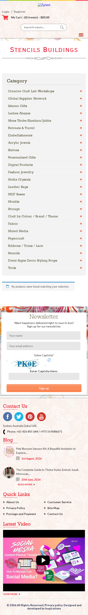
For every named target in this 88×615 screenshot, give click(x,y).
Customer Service (59, 502)
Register (20, 11)
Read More (25, 484)
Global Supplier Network (27, 98)
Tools (12, 268)
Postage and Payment (21, 514)
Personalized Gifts (22, 157)
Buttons (13, 150)
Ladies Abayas (19, 113)
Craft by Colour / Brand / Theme (33, 216)
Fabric (13, 224)
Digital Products (20, 165)
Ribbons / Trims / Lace (25, 246)
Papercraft (16, 238)
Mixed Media (18, 231)
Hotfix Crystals (19, 179)
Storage (14, 209)
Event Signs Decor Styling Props (32, 260)
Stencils (14, 253)
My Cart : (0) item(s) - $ (30, 17)
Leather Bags (18, 187)
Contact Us (55, 514)
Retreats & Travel (21, 128)
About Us (12, 502)
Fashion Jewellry (21, 172)
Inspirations (53, 608)
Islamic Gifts (17, 106)
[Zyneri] (44, 5)
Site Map (53, 508)
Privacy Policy (15, 508)
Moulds (13, 202)
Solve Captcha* (44, 355)
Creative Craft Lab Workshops (31, 91)
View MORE (10, 594)
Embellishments (20, 135)
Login (5, 11)
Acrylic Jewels (19, 143)
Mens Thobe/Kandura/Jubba (29, 121)
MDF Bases (16, 194)
